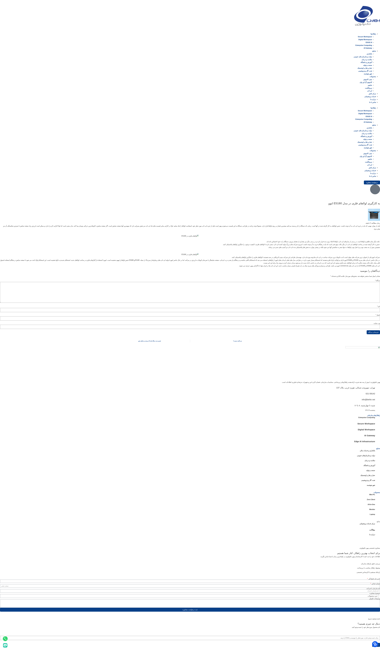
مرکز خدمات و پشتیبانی (367, 523)
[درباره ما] (377, 535)
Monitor (372, 509)
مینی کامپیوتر (367, 79)
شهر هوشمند (368, 74)
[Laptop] (377, 515)
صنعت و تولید (367, 65)
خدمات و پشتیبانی (370, 96)
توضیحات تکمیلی (374, 598)
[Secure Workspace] (377, 423)
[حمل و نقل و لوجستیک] (377, 476)
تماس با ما (372, 102)
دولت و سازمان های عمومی (363, 57)
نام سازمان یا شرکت (373, 588)
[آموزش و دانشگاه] (377, 466)
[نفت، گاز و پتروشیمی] (377, 481)
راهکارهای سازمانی (373, 415)
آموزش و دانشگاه (366, 62)
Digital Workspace (365, 39)
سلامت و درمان (367, 59)
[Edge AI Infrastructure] (377, 441)
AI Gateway (368, 48)
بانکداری (369, 54)
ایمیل (378, 315)
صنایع (374, 51)
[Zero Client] (377, 500)
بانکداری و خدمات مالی (367, 450)
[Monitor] (377, 510)
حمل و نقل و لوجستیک (364, 68)
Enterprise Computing (363, 45)
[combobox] (190, 638)
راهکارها (373, 34)
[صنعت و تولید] (377, 471)
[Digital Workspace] (377, 429)
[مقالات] (377, 529)
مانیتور (370, 85)
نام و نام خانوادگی (374, 579)
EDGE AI (369, 42)
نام (378, 306)
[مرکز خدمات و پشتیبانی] (377, 524)
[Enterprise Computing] (377, 418)
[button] (190, 105)
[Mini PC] (377, 495)
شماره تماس (375, 583)
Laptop (372, 514)
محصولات (373, 76)
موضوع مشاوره (375, 593)
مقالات (372, 530)
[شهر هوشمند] (377, 486)
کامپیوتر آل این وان (366, 82)
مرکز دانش (372, 93)
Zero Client (371, 499)
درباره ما (373, 99)
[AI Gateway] (377, 435)
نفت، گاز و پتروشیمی (365, 71)
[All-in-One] (377, 505)
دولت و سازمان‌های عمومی (366, 455)
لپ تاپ (369, 91)
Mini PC (372, 494)
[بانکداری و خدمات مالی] (377, 451)
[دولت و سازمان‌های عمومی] (377, 456)
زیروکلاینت (368, 88)
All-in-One (371, 504)
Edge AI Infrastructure (364, 441)
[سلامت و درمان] (377, 461)
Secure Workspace (365, 37)
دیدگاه (377, 280)
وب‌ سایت (377, 323)
